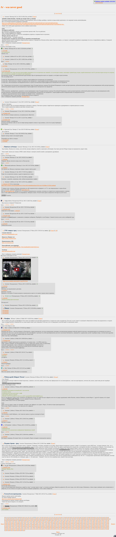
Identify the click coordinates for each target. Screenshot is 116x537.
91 (109, 519)
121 (87, 520)
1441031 (36, 296)
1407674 (31, 410)
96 (14, 520)
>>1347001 (4, 508)
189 (81, 523)
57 (29, 519)
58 (31, 519)
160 (99, 521)
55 (24, 519)
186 (72, 523)
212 (45, 524)
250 (54, 526)
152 (75, 521)
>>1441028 (4, 298)
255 (69, 526)
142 (45, 521)
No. (27, 16)
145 (54, 521)
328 (78, 529)
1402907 (31, 482)
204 (21, 524)
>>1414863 (6, 365)
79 (81, 519)
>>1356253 (6, 349)
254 (66, 526)
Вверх (58, 532)
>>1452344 (11, 205)
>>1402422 (6, 461)
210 (39, 524)
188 (78, 523)
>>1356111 (6, 324)
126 (102, 520)
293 (78, 527)
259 (81, 526)
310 (24, 529)
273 (18, 527)
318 (48, 529)
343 (18, 530)
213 (48, 524)
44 (103, 517)
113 (63, 520)
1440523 (46, 230)
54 (22, 519)
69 (57, 519)
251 (57, 526)
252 (60, 526)
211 (42, 524)
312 (30, 529)
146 (57, 521)
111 (57, 520)
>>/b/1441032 (5, 310)
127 (105, 520)
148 (63, 521)
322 (60, 529)
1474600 (32, 102)
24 (55, 517)
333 (93, 529)
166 (12, 523)
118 (78, 520)
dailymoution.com (9, 191)
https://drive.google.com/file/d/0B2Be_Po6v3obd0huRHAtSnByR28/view (20, 247)
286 (57, 527)
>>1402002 (4, 467)
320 (54, 529)
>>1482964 (6, 61)
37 (86, 517)
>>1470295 (4, 141)
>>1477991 (4, 66)
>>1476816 (11, 109)
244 (36, 526)
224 (81, 524)
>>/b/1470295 (5, 140)
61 (38, 519)
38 (89, 517)
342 (15, 530)
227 (90, 524)
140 (39, 521)
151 (72, 521)
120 (84, 520)
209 (36, 524)
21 (48, 517)
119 (81, 520)
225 (84, 524)
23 (53, 517)
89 (104, 519)
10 (22, 517)
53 (19, 519)
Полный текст (26, 43)
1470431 (32, 129)
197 (105, 523)
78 (78, 519)
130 (9, 521)
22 (51, 517)
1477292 (30, 16)
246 (42, 526)
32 (74, 517)
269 (6, 527)
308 (18, 529)
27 (63, 517)
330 (84, 529)
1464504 (37, 165)
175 (39, 523)
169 (21, 523)
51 (14, 519)
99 (22, 520)
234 (6, 526)
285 (54, 527)
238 (18, 526)
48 (7, 519)
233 (108, 524)
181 (57, 523)
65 (48, 519)
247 (45, 526)
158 (93, 521)
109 (52, 520)
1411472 (31, 360)
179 (51, 523)
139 (36, 521)
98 (19, 520)
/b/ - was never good (11, 7)
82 (88, 519)
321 (57, 529)
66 (50, 519)
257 (75, 526)
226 (87, 524)
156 (87, 521)
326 (72, 529)
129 (6, 521)
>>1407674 (4, 420)
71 (62, 519)
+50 (56, 230)
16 (36, 517)
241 (27, 526)
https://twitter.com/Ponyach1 (9, 238)
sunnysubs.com (25, 189)
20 (46, 517)
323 (63, 529)
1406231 (51, 377)
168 (18, 523)
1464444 (43, 146)
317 (45, 529)
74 (69, 519)
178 (48, 523)
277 (30, 527)
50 (12, 519)
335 (99, 529)
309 (21, 529)
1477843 (30, 56)
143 (48, 521)
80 (83, 519)
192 (90, 523)
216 (57, 524)
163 (108, 521)
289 (66, 527)
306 (12, 529)
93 (7, 520)
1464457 (30, 157)
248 (48, 526)
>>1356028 (4, 330)
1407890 (33, 425)
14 (32, 517)
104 (37, 520)
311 (27, 529)
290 (69, 527)
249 (51, 526)
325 (69, 529)
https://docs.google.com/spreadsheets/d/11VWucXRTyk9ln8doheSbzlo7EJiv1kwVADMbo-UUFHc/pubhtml (28, 185)
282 (45, 527)
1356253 (30, 352)
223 (78, 524)
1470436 (30, 133)
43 (100, 517)
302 (105, 527)
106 (43, 520)
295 (84, 527)
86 (97, 519)
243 (33, 526)
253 (63, 526)
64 (45, 519)
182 (60, 523)
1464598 (30, 177)
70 (59, 519)
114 (66, 520)
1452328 (32, 207)
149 (66, 521)
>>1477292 (4, 71)
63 (43, 519)
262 (90, 526)
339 (6, 530)
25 (58, 517)
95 (12, 520)
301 (102, 527)
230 (99, 524)
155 (84, 521)
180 (54, 523)
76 (74, 519)
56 (26, 519)
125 (99, 520)
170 (24, 523)
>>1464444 (4, 184)
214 (51, 524)
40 (93, 517)
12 (27, 517)
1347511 (33, 506)
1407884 (31, 418)
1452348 (32, 221)
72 (64, 519)
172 (30, 523)
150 (69, 521)
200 (9, 524)
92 (5, 520)
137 (30, 521)
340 (9, 530)
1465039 (30, 182)
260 (84, 526)
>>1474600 (4, 113)
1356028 (36, 318)
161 (102, 521)
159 (96, 521)
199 (6, 524)
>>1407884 (6, 416)
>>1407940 (6, 432)
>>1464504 (6, 163)
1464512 (30, 172)
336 (102, 529)
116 (72, 520)
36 (84, 517)
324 (66, 529)
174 (36, 523)
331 (87, 529)
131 (12, 521)
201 (12, 524)
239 (21, 526)
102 (31, 520)
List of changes (99, 2)
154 (81, 521)
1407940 (31, 434)
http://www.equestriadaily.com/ (9, 234)
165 (9, 523)
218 (63, 524)
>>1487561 (6, 44)
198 (108, 523)
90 (107, 519)
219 (66, 524)
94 (10, 520)
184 (66, 523)
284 (51, 527)
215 (54, 524)
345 (24, 530)
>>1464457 (4, 167)
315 (39, 529)
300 (99, 527)
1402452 (31, 473)
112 (60, 520)
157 (90, 521)
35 (81, 517)
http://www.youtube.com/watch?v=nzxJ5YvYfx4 (15, 281)
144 (51, 521)
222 (75, 524)
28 (65, 517)
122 (90, 520)
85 (95, 519)
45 (105, 517)
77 (76, 519)
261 (87, 526)
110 (54, 520)
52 (17, 519)
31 (72, 517)
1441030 (34, 284)
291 (72, 527)
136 (27, 521)
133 (18, 521)
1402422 (33, 465)
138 (33, 521)
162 (105, 521)
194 (96, 523)
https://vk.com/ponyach (7, 242)
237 (15, 526)
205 (24, 524)
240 (24, 526)
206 (27, 524)
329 (81, 529)
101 (28, 520)
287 (60, 527)
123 (93, 520)
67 (52, 519)
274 (21, 527)
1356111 (28, 327)
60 (36, 519)
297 (90, 527)
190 (84, 523)
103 (34, 520)
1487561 (33, 69)
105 (40, 520)
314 (36, 529)
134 (21, 521)
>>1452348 (6, 219)
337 (105, 529)
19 (44, 517)
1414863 (28, 368)
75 (71, 519)
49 (10, 519)
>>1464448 (4, 159)
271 (12, 527)
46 (108, 517)
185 (69, 523)
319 (51, 529)
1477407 (29, 48)
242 (30, 526)
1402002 (48, 443)
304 (6, 529)
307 (15, 529)
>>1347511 (6, 503)
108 (49, 520)
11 (25, 517)
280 (39, 527)
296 (87, 527)
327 (75, 529)
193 (93, 523)
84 (93, 519)
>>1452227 (17, 210)
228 (93, 524)
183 (63, 523)
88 (102, 519)
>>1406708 (4, 389)
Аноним (7, 506)
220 (69, 524)
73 (67, 519)
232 (105, 524)
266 (102, 526)
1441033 (34, 305)
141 (42, 521)
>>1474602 (6, 109)
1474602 (33, 111)
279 (36, 527)
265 (99, 526)
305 (9, 529)
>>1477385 (4, 50)
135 (24, 521)
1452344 (32, 213)
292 (75, 527)
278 (33, 527)
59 (33, 519)
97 (17, 520)
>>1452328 (6, 205)
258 (78, 526)
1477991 (30, 59)
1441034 (39, 308)
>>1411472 (11, 349)
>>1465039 (6, 153)
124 (96, 520)
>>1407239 (4, 427)
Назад (2, 524)
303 (108, 527)
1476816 (30, 117)
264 (96, 526)
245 (39, 526)
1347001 (50, 494)
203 (18, 524)
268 (108, 526)
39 (91, 517)
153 (78, 521)
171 (27, 523)
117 (75, 520)
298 (93, 527)
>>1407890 (6, 408)
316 (42, 529)
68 (55, 519)
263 (93, 526)
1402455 (31, 476)
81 (85, 519)
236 (12, 526)
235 (9, 526)
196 (102, 523)
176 (42, 523)
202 (15, 524)
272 (15, 527)
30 (70, 517)
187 (75, 523)
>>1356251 (11, 324)
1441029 (34, 257)
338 (108, 529)
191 (87, 523)
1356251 (30, 338)
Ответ (34, 16)
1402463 (31, 479)
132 (15, 521)
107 (46, 520)
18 (41, 517)
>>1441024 (4, 286)
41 (96, 517)
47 (5, 519)
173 (33, 523)
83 (90, 519)
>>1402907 (11, 461)
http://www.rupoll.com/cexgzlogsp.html (12, 499)
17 (39, 517)
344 (21, 530)
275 (24, 527)
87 (100, 519)
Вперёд (113, 524)
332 (90, 529)
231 (102, 524)
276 (27, 527)
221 (72, 524)
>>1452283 (4, 209)
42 (98, 517)
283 (48, 527)
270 (9, 527)
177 (45, 523)
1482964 (28, 64)
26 (60, 517)
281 (42, 527)
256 (72, 526)
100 (25, 520)
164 (6, 523)
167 (15, 523)
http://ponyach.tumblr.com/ (8, 251)
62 (41, 519)
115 (69, 520)
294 (81, 527)
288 (63, 527)
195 (99, 523)
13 (29, 517)
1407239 (31, 387)
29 (67, 517)
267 (105, 526)
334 (96, 529)
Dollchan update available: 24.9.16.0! (105, 1)
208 (33, 524)
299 (96, 527)
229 (96, 524)
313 (33, 529)
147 (60, 521)
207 (30, 524)
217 (60, 524)
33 (77, 517)
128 (108, 520)
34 (79, 517)
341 (12, 530)
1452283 (35, 200)
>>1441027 (4, 290)
